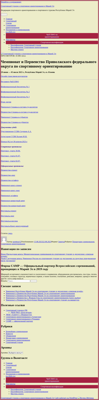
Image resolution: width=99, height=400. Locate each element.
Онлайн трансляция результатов (14, 76)
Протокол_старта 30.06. (10, 151)
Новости (9, 334)
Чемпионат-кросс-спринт (11, 185)
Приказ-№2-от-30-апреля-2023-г (14, 142)
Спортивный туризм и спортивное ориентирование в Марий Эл (27, 6)
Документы (10, 40)
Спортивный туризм (11, 22)
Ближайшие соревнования (17, 331)
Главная (9, 19)
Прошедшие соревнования (83, 242)
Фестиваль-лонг (7, 216)
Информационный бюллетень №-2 (15, 92)
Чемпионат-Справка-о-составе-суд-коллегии (19, 107)
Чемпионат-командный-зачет (13, 201)
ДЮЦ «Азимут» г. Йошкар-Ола (19, 315)
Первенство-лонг (8, 175)
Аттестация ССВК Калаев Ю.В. (14, 137)
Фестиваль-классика (9, 221)
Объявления (11, 336)
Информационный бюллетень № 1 (15, 87)
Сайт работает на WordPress (66, 398)
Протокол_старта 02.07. (10, 161)
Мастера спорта (17, 50)
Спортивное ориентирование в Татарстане (23, 317)
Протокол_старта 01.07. (10, 156)
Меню (4, 14)
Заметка (61, 242)
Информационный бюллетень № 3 (15, 97)
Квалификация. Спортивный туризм (26, 45)
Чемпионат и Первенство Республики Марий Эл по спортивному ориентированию (40, 293)
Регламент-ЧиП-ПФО (10, 82)
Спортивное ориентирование (12, 26)
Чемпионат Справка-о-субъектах (14, 117)
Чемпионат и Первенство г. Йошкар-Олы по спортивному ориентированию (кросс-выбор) (43, 298)
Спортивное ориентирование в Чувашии (23, 319)
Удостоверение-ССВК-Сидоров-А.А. (16, 131)
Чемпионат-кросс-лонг (10, 190)
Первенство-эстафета (9, 180)
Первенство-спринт (9, 170)
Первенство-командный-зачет (13, 206)
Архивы (4, 353)
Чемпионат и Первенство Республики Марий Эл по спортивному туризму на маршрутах (42, 300)
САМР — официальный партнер (19, 321)
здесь (10, 233)
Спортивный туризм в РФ (16, 310)
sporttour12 (17, 242)
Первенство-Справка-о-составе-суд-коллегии (19, 112)
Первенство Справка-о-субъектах (15, 122)
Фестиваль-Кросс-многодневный (14, 226)
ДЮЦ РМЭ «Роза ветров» (21, 312)
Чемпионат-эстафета (9, 196)
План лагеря (6, 102)
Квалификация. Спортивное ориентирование (29, 47)
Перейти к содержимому (11, 2)
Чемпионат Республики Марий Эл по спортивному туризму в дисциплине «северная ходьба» (44, 291)
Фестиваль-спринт (8, 211)
